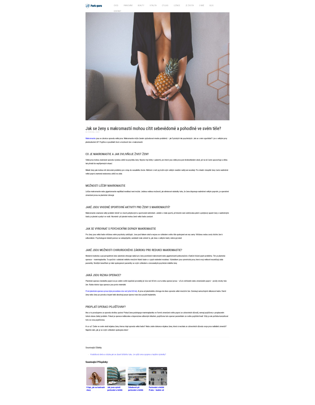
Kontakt (117, 11)
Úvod (116, 5)
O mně (201, 5)
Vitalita (153, 5)
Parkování (128, 5)
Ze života (190, 5)
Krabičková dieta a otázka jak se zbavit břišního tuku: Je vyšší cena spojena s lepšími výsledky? (128, 354)
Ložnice (177, 5)
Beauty (141, 5)
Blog (211, 5)
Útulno (165, 5)
